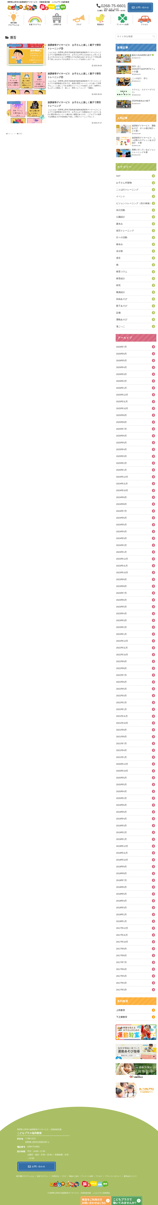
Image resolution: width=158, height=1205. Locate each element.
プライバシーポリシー (113, 1176)
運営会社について (130, 1176)
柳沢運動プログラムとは (25, 1176)
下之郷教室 (121, 1017)
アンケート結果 (87, 1176)
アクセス (99, 1176)
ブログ (64, 1176)
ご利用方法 (55, 1176)
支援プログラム (42, 1176)
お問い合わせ (142, 7)
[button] (154, 36)
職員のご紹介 (74, 1176)
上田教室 (120, 1010)
